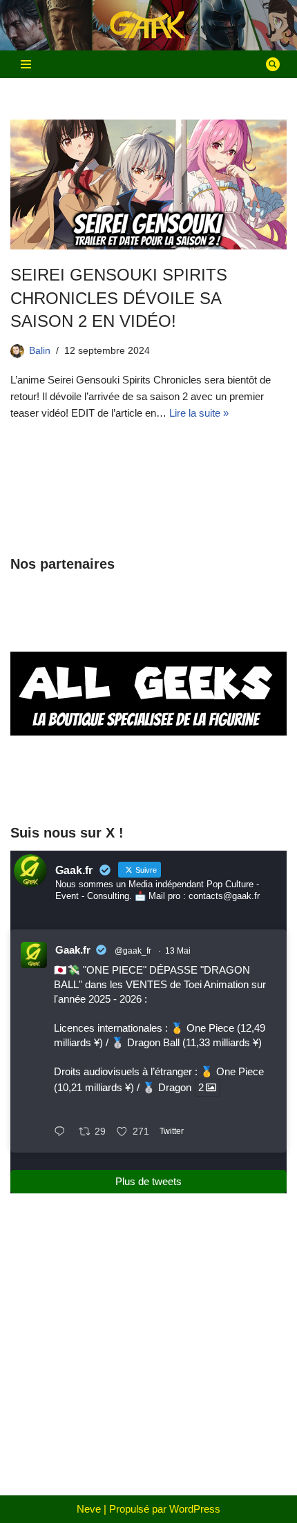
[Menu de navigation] (25, 64)
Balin (39, 351)
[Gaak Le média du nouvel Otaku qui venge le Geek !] (148, 25)
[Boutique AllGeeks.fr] (148, 785)
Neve (89, 1509)
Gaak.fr (72, 950)
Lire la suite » (199, 413)
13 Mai (178, 951)
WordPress (194, 1509)
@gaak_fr (133, 951)
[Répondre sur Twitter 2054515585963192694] (62, 1132)
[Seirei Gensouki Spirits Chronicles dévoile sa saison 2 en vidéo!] (148, 184)
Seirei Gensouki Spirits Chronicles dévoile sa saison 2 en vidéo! (118, 297)
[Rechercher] (273, 64)
